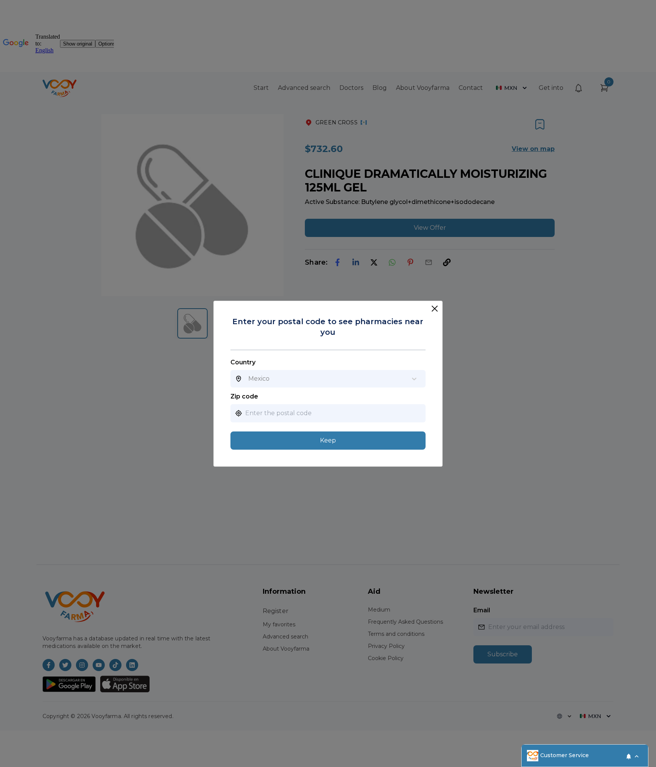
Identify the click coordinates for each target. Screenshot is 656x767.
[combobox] (248, 378)
